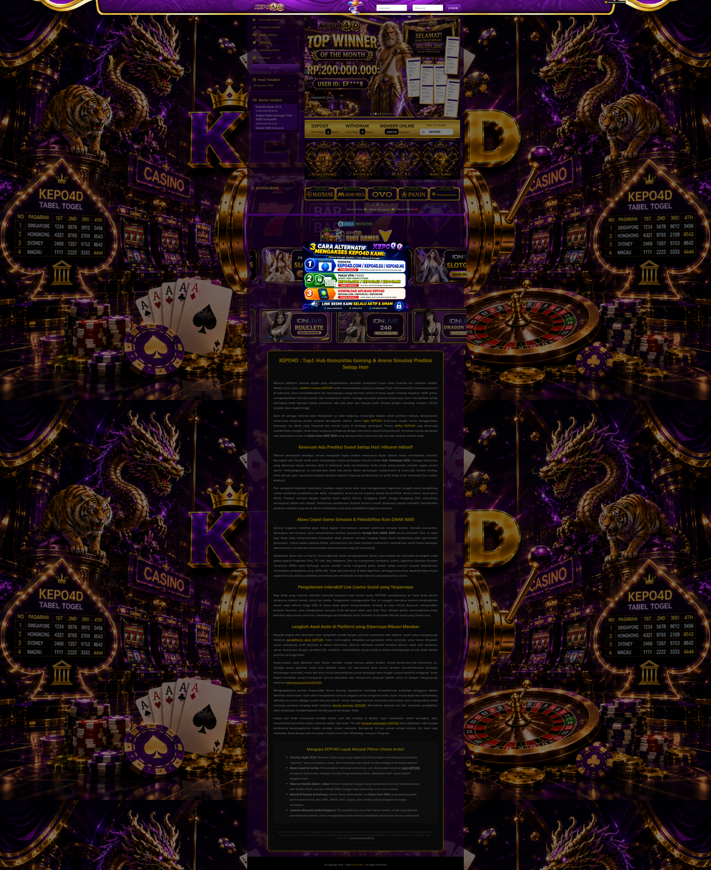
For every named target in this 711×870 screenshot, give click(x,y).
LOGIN (453, 8)
